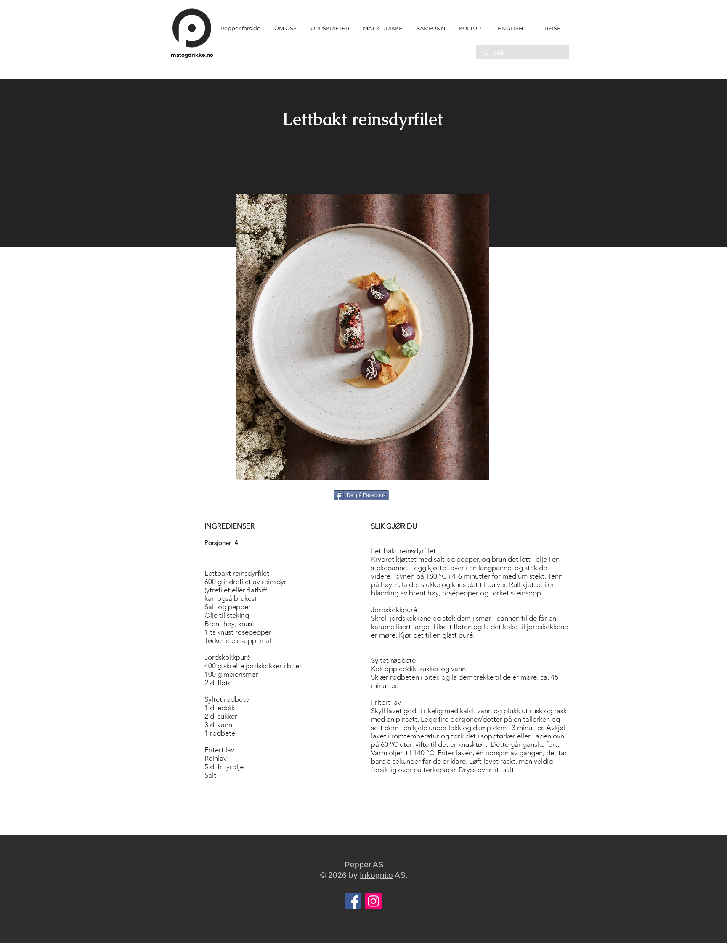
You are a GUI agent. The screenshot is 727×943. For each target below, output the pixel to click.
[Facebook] (353, 901)
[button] (329, 28)
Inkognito (376, 875)
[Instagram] (373, 901)
